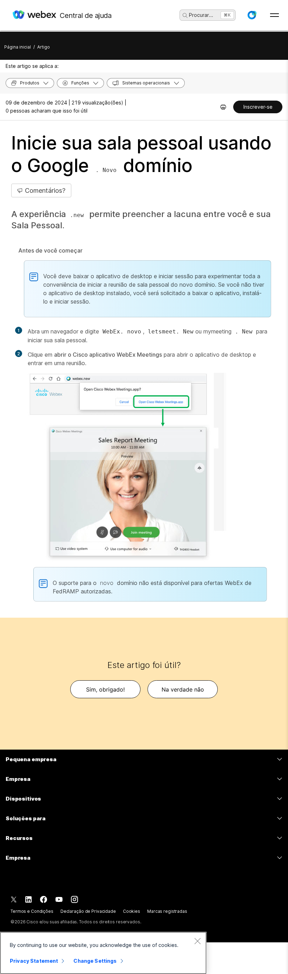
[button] (252, 15)
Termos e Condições (32, 911)
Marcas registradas (167, 911)
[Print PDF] (223, 107)
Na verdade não (183, 689)
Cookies (131, 911)
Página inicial (17, 47)
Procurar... (201, 15)
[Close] (197, 940)
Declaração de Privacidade (88, 911)
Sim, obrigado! (105, 689)
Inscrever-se (258, 107)
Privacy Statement (34, 961)
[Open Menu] (274, 15)
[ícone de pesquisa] (185, 15)
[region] (103, 953)
